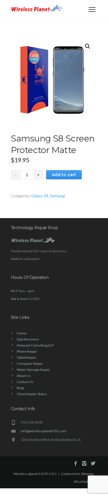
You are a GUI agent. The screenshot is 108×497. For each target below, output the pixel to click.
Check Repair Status (32, 394)
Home (21, 333)
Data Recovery (28, 339)
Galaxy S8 (39, 196)
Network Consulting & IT (35, 345)
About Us (24, 375)
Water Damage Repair (33, 369)
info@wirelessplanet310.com (43, 431)
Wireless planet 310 (29, 474)
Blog (20, 388)
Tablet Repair (26, 357)
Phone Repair (27, 351)
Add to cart (64, 174)
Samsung (57, 196)
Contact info (70, 474)
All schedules (84, 481)
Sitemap (87, 474)
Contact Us (25, 382)
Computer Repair (30, 363)
